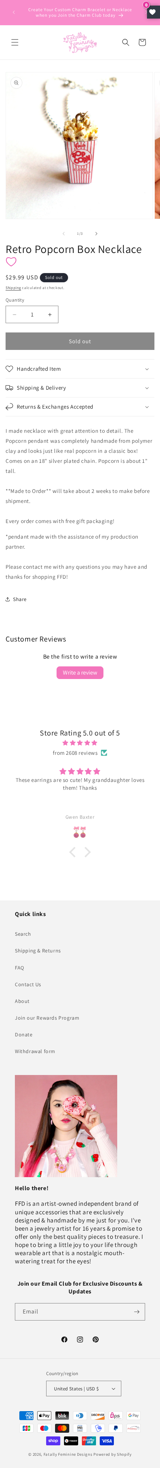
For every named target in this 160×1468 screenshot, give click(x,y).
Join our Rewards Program (47, 1017)
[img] (80, 743)
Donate (24, 1034)
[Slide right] (96, 233)
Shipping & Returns (38, 950)
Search (23, 934)
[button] (15, 42)
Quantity (15, 300)
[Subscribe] (136, 1312)
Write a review (80, 672)
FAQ (19, 967)
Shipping (13, 287)
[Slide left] (63, 233)
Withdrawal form (35, 1051)
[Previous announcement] (14, 12)
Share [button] (20, 599)
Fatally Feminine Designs (68, 1454)
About (22, 1001)
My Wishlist (153, 12)
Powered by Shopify (112, 1454)
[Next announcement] (146, 12)
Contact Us (28, 984)
